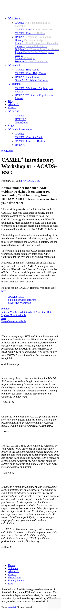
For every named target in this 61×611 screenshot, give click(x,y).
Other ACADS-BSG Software (31, 80)
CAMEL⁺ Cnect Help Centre (30, 73)
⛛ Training (14, 83)
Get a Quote (21, 122)
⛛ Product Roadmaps (20, 129)
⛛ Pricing (13, 111)
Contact (12, 107)
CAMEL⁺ (20, 115)
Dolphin (37, 49)
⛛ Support (14, 65)
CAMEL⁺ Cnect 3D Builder (30, 141)
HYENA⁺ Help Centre (27, 77)
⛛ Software (14, 18)
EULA (12, 583)
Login (11, 125)
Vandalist (12, 607)
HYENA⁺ (33, 36)
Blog (10, 101)
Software (13, 568)
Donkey (29, 40)
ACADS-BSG (16, 296)
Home (11, 565)
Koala (36, 43)
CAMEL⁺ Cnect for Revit (29, 137)
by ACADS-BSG (30, 180)
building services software (22, 299)
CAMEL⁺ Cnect (34, 29)
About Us (13, 104)
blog (3, 150)
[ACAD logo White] (13, 554)
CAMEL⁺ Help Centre (27, 69)
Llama (25, 58)
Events (9, 150)
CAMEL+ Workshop (19, 302)
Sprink (31, 46)
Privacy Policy (16, 580)
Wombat (31, 61)
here (3, 291)
